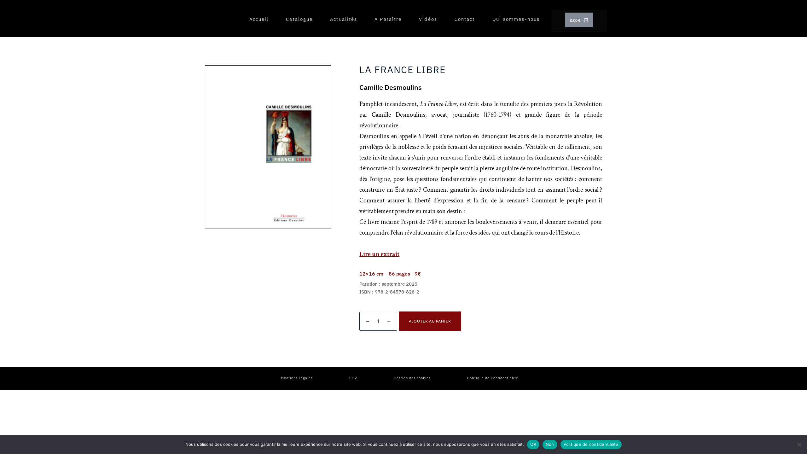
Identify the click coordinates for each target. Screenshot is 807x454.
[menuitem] (259, 19)
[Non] (799, 444)
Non (550, 444)
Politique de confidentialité (591, 444)
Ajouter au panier (430, 321)
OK (533, 444)
